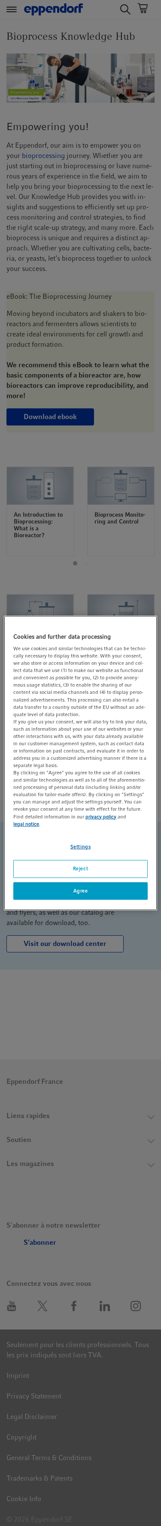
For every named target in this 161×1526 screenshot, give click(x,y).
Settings (80, 847)
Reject (80, 869)
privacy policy (100, 817)
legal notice (26, 824)
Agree (80, 891)
